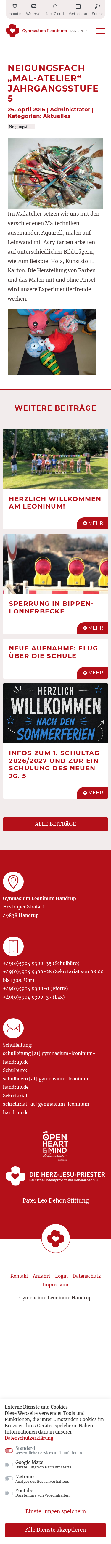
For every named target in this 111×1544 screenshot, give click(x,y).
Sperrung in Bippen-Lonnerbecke (51, 607)
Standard (48, 1450)
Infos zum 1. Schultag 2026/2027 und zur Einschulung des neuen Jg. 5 (55, 764)
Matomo (42, 1478)
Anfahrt (41, 1276)
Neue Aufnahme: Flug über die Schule (53, 652)
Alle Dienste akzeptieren (55, 1530)
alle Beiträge (55, 824)
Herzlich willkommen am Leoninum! (55, 502)
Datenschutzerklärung (29, 1438)
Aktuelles (56, 116)
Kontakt (19, 1276)
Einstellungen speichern (55, 1511)
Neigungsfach (21, 126)
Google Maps (44, 1464)
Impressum (55, 1285)
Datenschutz (87, 1276)
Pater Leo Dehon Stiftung (55, 1200)
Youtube (42, 1492)
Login (61, 1276)
